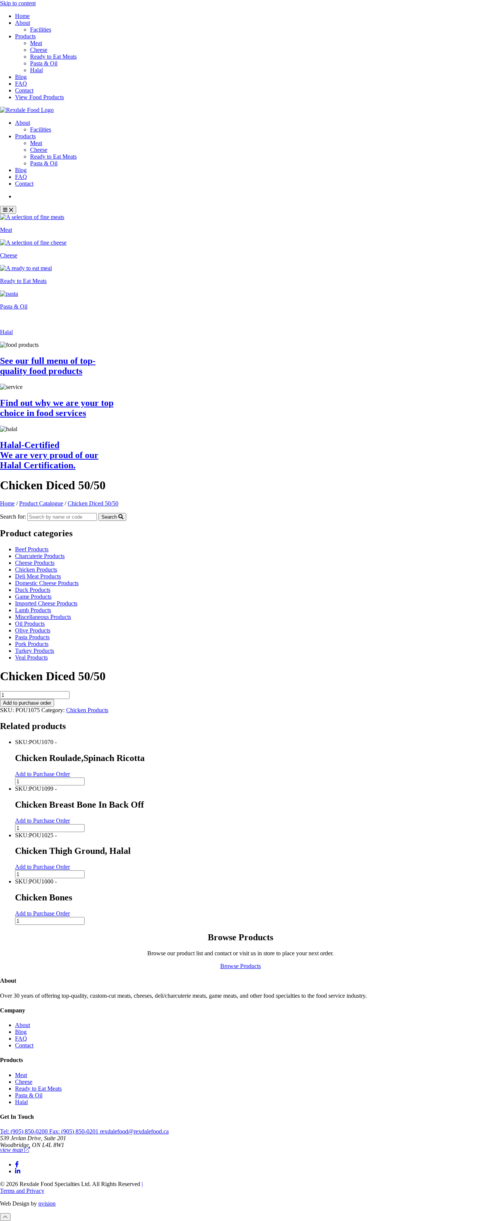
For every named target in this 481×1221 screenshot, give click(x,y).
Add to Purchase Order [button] (42, 774)
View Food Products (39, 97)
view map (12, 1150)
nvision (47, 1203)
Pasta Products (32, 637)
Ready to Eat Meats (53, 56)
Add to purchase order (27, 703)
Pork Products (31, 644)
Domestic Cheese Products (47, 583)
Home (22, 16)
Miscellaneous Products (43, 617)
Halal (36, 70)
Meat (36, 43)
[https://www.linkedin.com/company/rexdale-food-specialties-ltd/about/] (17, 1171)
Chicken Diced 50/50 (93, 503)
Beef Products (31, 549)
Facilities (40, 29)
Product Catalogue (42, 196)
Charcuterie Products (40, 556)
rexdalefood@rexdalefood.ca (134, 1131)
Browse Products (240, 966)
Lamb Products (33, 610)
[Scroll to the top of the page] (5, 1217)
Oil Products (30, 623)
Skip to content (18, 3)
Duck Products (32, 590)
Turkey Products (34, 651)
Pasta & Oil (43, 63)
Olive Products (32, 630)
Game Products (33, 596)
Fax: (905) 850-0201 (74, 1131)
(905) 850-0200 (24, 1131)
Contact (24, 90)
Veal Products (31, 657)
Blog (21, 77)
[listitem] (240, 223)
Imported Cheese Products (46, 603)
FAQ (21, 83)
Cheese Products (34, 563)
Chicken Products (36, 569)
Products (25, 36)
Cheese (38, 50)
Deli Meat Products (38, 576)
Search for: (13, 516)
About (22, 23)
